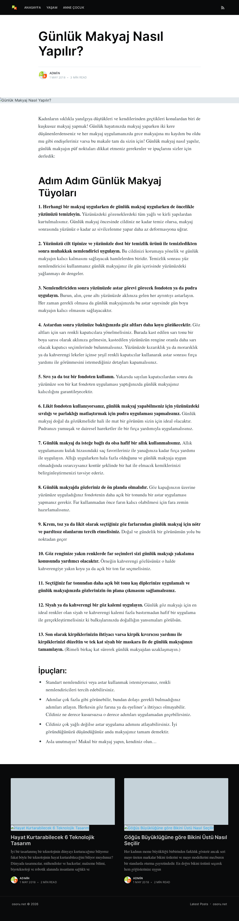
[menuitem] (32, 7)
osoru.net (19, 904)
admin (54, 73)
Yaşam (51, 7)
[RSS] (222, 7)
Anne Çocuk (73, 7)
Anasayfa (32, 7)
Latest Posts (199, 904)
